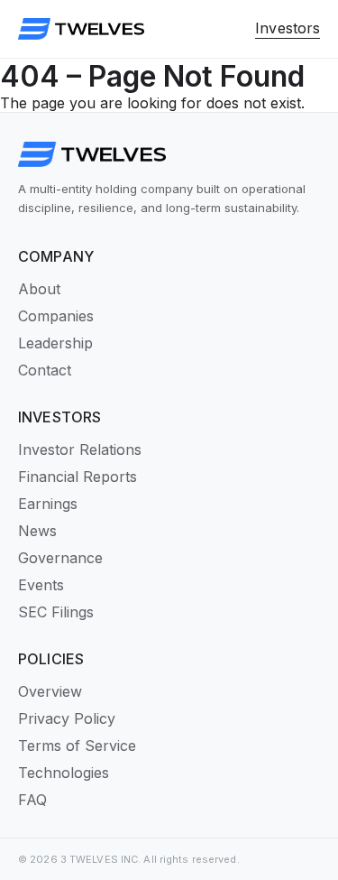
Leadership (55, 343)
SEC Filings (56, 612)
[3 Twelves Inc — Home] (81, 29)
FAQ (32, 800)
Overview (50, 691)
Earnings (48, 504)
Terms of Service (77, 745)
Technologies (63, 773)
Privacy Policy (66, 718)
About (39, 289)
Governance (60, 558)
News (37, 531)
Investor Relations (80, 449)
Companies (56, 316)
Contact (44, 370)
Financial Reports (77, 477)
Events (41, 585)
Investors (287, 28)
